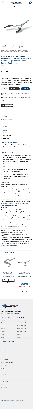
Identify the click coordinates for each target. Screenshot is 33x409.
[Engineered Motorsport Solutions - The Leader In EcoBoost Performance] (16, 3)
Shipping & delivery (8, 362)
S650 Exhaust (24, 51)
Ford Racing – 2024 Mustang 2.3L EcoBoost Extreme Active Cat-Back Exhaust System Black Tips (24, 274)
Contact (5, 387)
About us (5, 378)
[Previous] (3, 26)
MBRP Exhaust (10, 93)
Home (2, 50)
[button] (2, 3)
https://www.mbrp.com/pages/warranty (14, 230)
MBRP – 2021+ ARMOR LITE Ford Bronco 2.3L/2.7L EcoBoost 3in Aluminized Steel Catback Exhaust (8, 274)
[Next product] (2, 68)
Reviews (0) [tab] (4, 126)
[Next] (29, 26)
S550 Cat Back (17, 93)
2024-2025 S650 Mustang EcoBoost (10, 51)
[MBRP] (7, 105)
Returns (5, 365)
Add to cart (14, 88)
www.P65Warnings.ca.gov (10, 245)
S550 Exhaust (24, 93)
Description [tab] (4, 116)
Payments (5, 359)
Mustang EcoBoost (23, 50)
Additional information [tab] (6, 119)
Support (5, 369)
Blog (4, 384)
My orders (5, 350)
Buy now (25, 88)
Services (5, 381)
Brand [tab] (2, 123)
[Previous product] (5, 68)
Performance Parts (11, 50)
